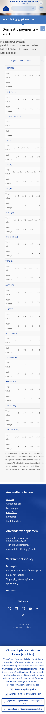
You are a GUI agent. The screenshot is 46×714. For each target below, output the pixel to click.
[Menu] (41, 8)
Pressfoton (11, 512)
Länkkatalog (12, 590)
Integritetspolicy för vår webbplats (23, 571)
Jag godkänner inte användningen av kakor (25, 709)
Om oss (10, 499)
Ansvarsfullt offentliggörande (21, 549)
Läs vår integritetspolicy (24, 689)
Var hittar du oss (14, 521)
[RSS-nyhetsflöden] (23, 615)
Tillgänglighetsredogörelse (19, 579)
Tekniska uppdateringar (18, 545)
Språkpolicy (12, 584)
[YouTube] (30, 609)
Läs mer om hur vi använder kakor (24, 694)
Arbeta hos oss (13, 504)
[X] (10, 609)
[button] (41, 3)
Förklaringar (12, 508)
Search (33, 8)
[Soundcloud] (37, 609)
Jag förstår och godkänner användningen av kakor (24, 702)
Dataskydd (11, 566)
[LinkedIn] (16, 609)
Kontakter (11, 517)
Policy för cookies (15, 575)
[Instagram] (23, 609)
